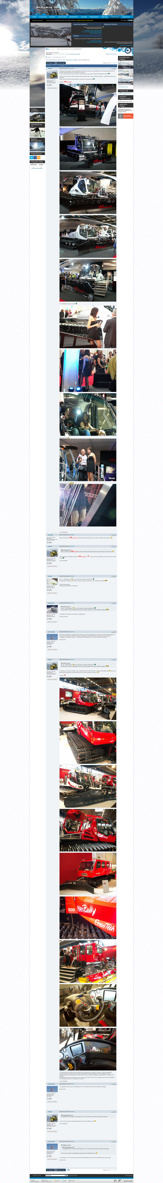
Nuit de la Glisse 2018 (123, 71)
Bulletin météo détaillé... (37, 168)
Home (58, 49)
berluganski (51, 603)
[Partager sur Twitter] (67, 1170)
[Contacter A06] (132, 20)
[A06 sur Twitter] (130, 20)
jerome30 (50, 535)
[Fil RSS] (38, 159)
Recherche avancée (75, 54)
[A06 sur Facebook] (128, 20)
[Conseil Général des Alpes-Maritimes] (128, 1182)
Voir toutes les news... (123, 86)
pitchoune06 (51, 632)
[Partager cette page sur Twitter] (48, 49)
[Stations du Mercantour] (120, 1182)
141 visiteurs (124, 20)
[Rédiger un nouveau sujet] (60, 63)
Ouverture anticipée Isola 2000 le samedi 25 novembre (125, 80)
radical (50, 576)
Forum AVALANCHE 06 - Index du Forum (55, 60)
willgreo (50, 68)
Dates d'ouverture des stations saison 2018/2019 (124, 64)
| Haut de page (128, 1175)
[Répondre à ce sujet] (50, 63)
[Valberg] (115, 1182)
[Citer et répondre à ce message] (113, 68)
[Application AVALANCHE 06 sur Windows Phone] (125, 118)
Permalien (72, 68)
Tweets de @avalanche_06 (124, 93)
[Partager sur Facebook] (69, 1170)
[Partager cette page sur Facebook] (46, 49)
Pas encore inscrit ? (112, 54)
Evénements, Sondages (72, 60)
